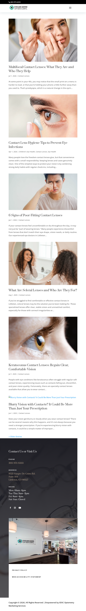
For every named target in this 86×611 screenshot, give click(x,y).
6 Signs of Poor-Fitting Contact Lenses (35, 215)
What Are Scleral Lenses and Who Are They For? (43, 290)
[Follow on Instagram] (15, 508)
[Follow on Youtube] (20, 508)
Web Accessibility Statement (26, 577)
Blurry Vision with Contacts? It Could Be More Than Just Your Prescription (41, 406)
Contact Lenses (23, 76)
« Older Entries (15, 436)
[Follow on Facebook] (10, 508)
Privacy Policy (19, 570)
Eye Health (52, 152)
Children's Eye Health (27, 152)
